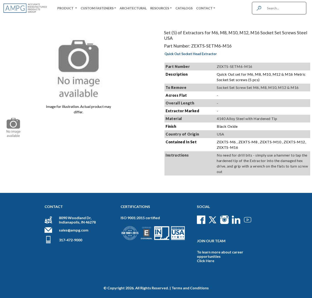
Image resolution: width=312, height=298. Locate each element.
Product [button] (65, 8)
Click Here (205, 260)
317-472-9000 (70, 240)
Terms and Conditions (190, 288)
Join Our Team (211, 241)
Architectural (133, 8)
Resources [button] (159, 8)
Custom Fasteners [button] (97, 8)
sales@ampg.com (73, 230)
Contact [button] (204, 8)
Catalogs (184, 8)
